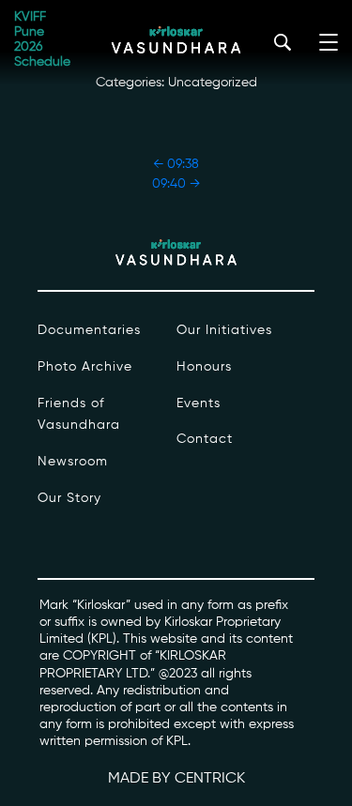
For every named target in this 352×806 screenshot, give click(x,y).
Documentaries (89, 330)
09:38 (176, 164)
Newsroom (73, 461)
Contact (204, 439)
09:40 (176, 183)
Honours (204, 366)
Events (198, 403)
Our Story (69, 498)
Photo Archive (85, 366)
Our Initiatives (224, 330)
